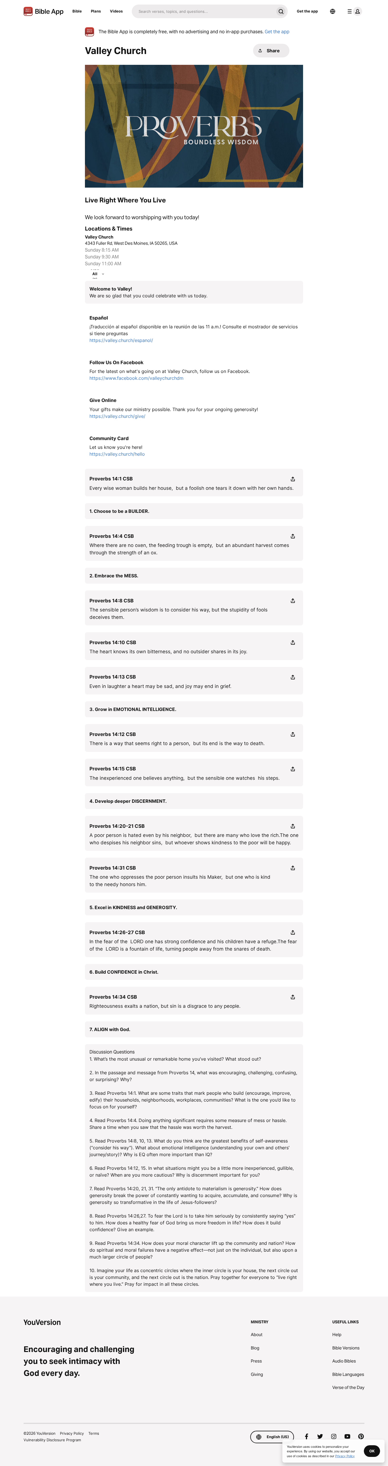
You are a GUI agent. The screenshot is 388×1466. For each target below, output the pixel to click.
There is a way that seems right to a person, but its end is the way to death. (177, 743)
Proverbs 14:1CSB (111, 479)
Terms (93, 1433)
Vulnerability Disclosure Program (52, 1440)
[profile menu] (353, 11)
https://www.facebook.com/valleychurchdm (136, 378)
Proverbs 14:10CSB (112, 642)
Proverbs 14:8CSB (111, 601)
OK (372, 1451)
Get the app (307, 11)
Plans (96, 11)
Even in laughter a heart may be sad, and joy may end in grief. (160, 686)
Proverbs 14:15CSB (112, 769)
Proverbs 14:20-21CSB (117, 826)
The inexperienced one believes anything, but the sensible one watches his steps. (184, 778)
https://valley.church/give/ (117, 416)
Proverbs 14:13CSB (112, 677)
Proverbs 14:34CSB (113, 997)
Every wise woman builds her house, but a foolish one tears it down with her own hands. (191, 488)
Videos (116, 11)
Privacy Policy (72, 1433)
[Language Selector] (332, 11)
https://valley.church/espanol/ (121, 340)
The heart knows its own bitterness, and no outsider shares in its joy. (168, 651)
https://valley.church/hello (117, 454)
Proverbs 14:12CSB (112, 734)
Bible (77, 11)
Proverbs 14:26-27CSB (117, 932)
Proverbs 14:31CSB (112, 868)
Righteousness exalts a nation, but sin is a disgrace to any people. (165, 1006)
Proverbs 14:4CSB (111, 536)
